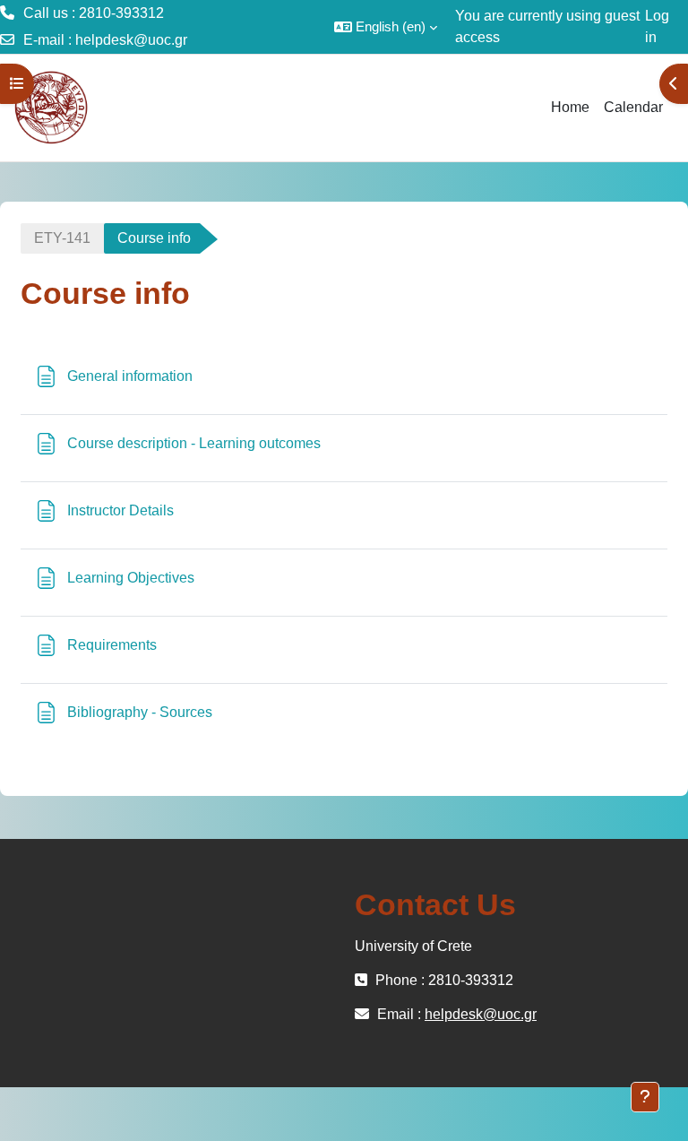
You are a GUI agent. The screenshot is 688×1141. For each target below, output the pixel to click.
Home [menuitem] (570, 107)
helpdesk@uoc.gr (131, 40)
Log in (657, 26)
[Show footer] (645, 1097)
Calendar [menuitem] (633, 107)
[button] (385, 27)
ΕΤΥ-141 (62, 238)
